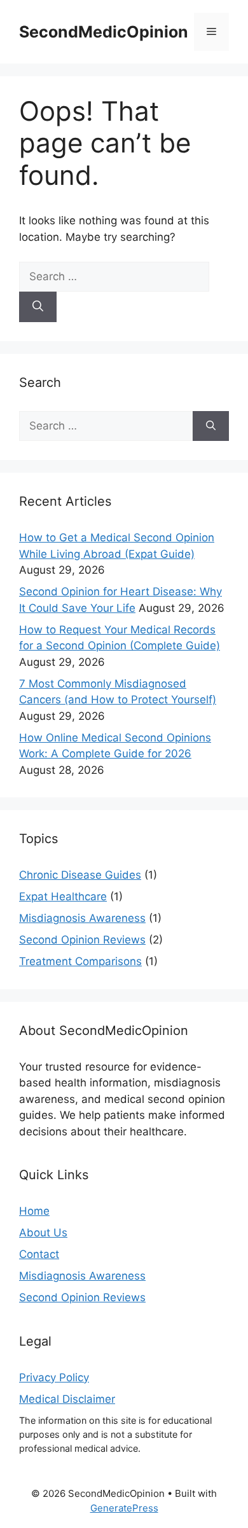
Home (34, 1211)
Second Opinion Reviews (82, 939)
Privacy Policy (54, 1377)
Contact (39, 1254)
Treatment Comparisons (80, 961)
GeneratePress (124, 1508)
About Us (43, 1232)
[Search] (38, 307)
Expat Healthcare (63, 896)
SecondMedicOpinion (103, 31)
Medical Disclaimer (67, 1399)
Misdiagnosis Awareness (82, 918)
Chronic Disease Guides (80, 875)
